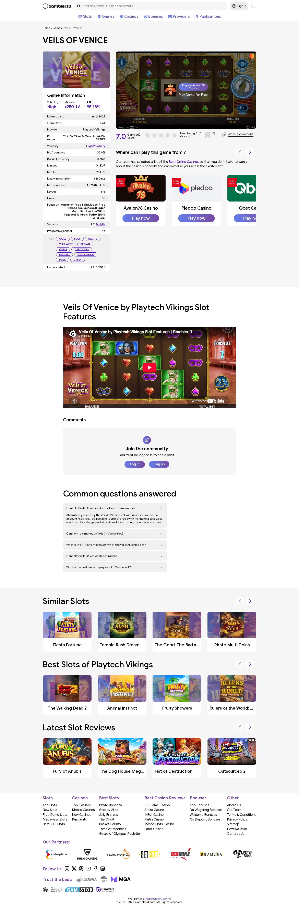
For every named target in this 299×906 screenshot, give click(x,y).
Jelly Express (108, 815)
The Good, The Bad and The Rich (187, 644)
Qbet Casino (252, 208)
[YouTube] (88, 870)
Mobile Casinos (83, 810)
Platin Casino (154, 819)
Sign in (242, 6)
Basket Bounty (110, 824)
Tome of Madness (112, 829)
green (78, 259)
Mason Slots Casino (159, 824)
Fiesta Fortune (67, 644)
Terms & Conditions (241, 815)
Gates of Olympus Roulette (119, 834)
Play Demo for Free (193, 95)
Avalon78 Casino (141, 208)
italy (77, 238)
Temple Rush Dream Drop (125, 644)
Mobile (100, 224)
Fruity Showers (177, 708)
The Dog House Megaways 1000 (132, 771)
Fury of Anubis (67, 771)
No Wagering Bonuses (206, 810)
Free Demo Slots (55, 815)
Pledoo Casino (196, 208)
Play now (141, 218)
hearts (92, 238)
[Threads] (81, 870)
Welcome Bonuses (203, 815)
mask (62, 259)
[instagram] (67, 870)
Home (46, 28)
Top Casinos (81, 805)
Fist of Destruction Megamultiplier (189, 771)
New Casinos (81, 815)
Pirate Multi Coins (232, 644)
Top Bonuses (199, 805)
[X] (74, 870)
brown (85, 243)
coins (63, 249)
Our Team (234, 810)
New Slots (50, 810)
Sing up (159, 464)
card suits (82, 249)
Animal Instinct (122, 708)
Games (57, 28)
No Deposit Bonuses (205, 819)
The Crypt (106, 819)
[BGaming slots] (211, 854)
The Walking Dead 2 (67, 708)
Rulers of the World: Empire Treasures (247, 708)
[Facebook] (95, 870)
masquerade (85, 254)
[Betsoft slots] (149, 854)
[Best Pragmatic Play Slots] (118, 854)
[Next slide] (250, 152)
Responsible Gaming (158, 899)
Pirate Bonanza (110, 805)
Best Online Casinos (184, 162)
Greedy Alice (108, 810)
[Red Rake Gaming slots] (180, 854)
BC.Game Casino (157, 805)
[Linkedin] (102, 870)
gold (63, 238)
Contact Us (235, 834)
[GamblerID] (57, 6)
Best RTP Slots (54, 824)
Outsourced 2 (232, 771)
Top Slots (50, 805)
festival (64, 254)
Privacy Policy (237, 819)
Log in (134, 464)
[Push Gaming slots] (87, 854)
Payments (79, 819)
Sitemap (233, 824)
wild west (66, 243)
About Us (234, 805)
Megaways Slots (55, 819)
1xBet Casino (154, 815)
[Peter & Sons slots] (242, 854)
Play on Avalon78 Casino (193, 87)
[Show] (161, 508)
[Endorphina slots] (56, 854)
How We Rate (237, 829)
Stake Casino (154, 810)
